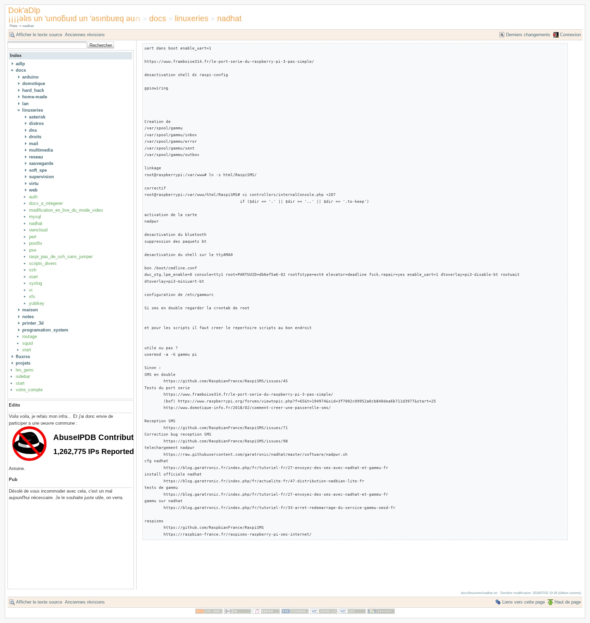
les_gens (24, 369)
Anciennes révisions (85, 34)
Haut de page (567, 602)
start (33, 276)
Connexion (570, 34)
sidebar (23, 376)
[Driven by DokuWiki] (381, 612)
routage (29, 336)
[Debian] (266, 612)
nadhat (229, 18)
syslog (35, 283)
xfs (32, 296)
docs (157, 18)
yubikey (36, 303)
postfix (35, 243)
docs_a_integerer (46, 203)
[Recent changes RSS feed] (209, 612)
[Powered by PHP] (295, 612)
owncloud (38, 229)
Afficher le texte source (39, 34)
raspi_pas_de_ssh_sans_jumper (61, 256)
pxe (32, 250)
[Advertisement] (29, 542)
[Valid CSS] (352, 612)
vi (30, 290)
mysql (35, 216)
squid (27, 343)
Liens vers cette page (523, 602)
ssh (32, 269)
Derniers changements (528, 34)
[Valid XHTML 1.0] (323, 612)
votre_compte (29, 389)
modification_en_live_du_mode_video (66, 210)
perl (32, 236)
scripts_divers (43, 263)
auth (33, 196)
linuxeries (192, 18)
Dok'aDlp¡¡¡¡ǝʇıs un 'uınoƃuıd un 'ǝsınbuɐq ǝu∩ (74, 14)
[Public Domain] (237, 612)
